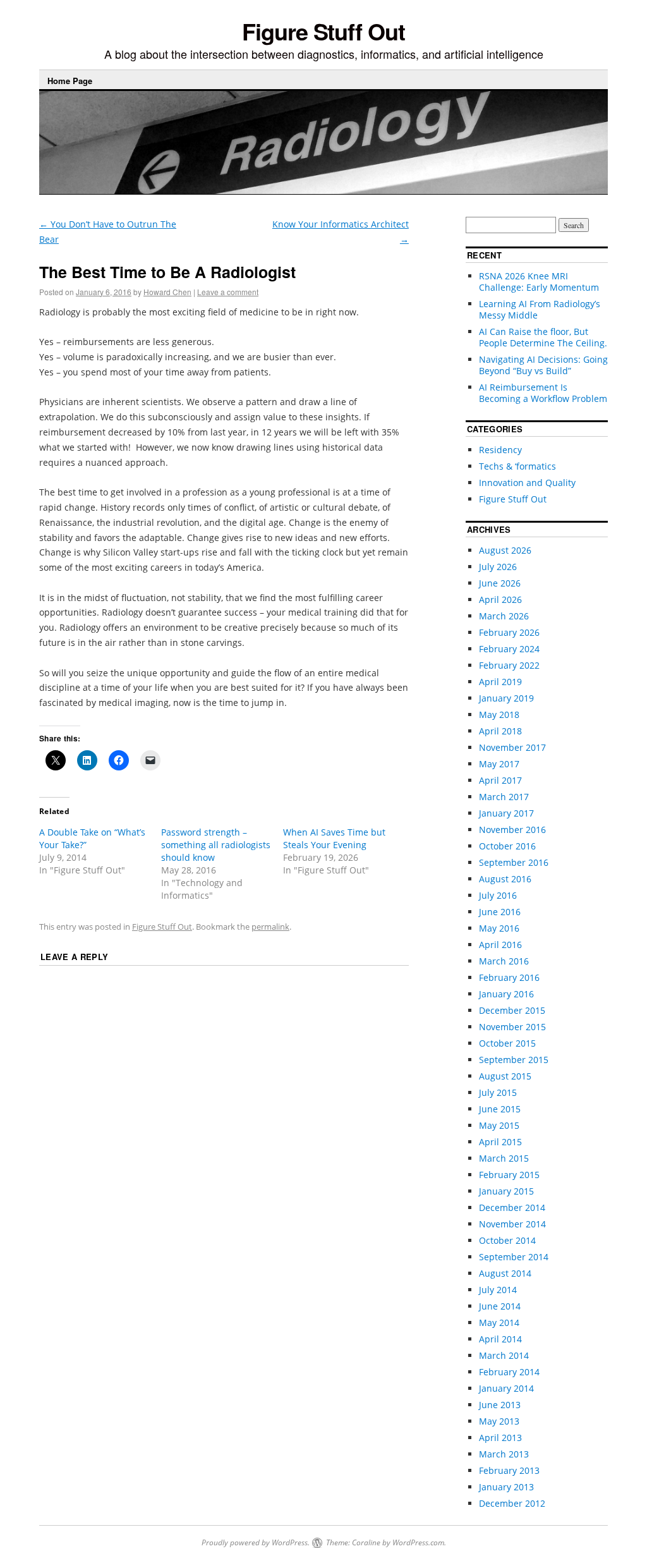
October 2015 (507, 1043)
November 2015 (512, 1027)
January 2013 (506, 1487)
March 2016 (504, 961)
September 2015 (513, 1060)
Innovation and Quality (527, 483)
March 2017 (504, 797)
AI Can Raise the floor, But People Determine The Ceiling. (543, 337)
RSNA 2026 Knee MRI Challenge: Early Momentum (539, 281)
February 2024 (509, 649)
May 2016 (499, 928)
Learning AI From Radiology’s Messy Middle (539, 309)
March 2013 (504, 1454)
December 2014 (512, 1207)
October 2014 (507, 1240)
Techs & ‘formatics (517, 466)
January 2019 (506, 698)
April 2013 (500, 1438)
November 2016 (512, 830)
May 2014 (499, 1323)
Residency (500, 450)
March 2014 (504, 1355)
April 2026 (500, 599)
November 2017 (512, 747)
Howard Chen (167, 291)
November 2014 (512, 1224)
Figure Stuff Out (323, 31)
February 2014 (509, 1372)
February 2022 (509, 665)
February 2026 (509, 632)
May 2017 (499, 764)
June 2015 (500, 1109)
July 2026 (498, 567)
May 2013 (499, 1421)
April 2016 (500, 945)
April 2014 (500, 1339)
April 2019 (500, 682)
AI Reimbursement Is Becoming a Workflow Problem (543, 392)
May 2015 (499, 1125)
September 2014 (513, 1257)
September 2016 (513, 862)
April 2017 (500, 780)
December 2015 (512, 1010)
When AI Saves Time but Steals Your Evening (334, 838)
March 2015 (504, 1158)
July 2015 (498, 1092)
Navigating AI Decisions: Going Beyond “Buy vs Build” (543, 365)
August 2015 (505, 1076)
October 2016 (507, 846)
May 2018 (499, 715)
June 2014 (500, 1306)
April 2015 (500, 1142)
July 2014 (498, 1290)
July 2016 (498, 895)
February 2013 (509, 1470)
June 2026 (500, 583)
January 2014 (506, 1388)
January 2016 (506, 994)
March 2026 (504, 616)
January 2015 (506, 1191)
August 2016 (505, 879)
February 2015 (509, 1175)
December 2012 (512, 1503)
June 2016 (500, 912)
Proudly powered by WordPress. (256, 1542)
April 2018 (500, 731)
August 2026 (505, 550)
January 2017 (506, 813)
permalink (270, 926)
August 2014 (505, 1273)
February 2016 (509, 977)
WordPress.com (418, 1542)
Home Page (69, 81)
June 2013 (500, 1405)
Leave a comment (227, 291)
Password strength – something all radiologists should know (215, 844)
